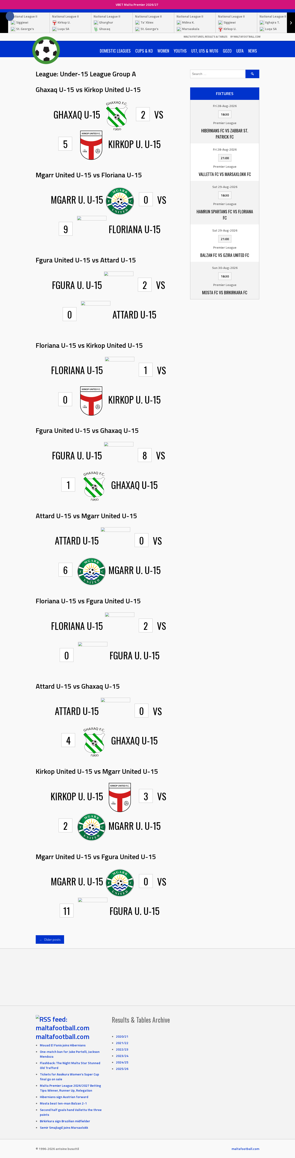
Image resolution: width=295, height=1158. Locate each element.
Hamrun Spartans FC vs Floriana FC (225, 214)
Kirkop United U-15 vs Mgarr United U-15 (97, 771)
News (252, 51)
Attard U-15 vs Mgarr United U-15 (86, 515)
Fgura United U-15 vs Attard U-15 (86, 260)
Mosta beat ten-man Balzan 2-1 (63, 1103)
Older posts (50, 939)
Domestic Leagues (115, 51)
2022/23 (122, 1049)
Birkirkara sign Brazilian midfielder (65, 1121)
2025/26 (122, 1068)
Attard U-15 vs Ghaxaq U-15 (78, 686)
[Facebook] (10, 16)
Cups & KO (144, 51)
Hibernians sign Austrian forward (64, 1096)
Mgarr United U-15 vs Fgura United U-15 (96, 856)
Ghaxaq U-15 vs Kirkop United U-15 (88, 89)
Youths (180, 51)
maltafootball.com (62, 1036)
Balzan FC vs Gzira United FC (224, 255)
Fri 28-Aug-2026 (225, 105)
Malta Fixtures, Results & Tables (205, 37)
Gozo (227, 51)
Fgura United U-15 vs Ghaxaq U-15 (87, 430)
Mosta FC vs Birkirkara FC (224, 292)
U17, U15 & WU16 (204, 51)
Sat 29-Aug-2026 (224, 186)
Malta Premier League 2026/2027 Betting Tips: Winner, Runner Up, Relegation (70, 1088)
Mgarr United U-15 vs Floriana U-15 (89, 175)
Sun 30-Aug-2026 (225, 267)
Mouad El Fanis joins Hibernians (63, 1045)
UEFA (240, 51)
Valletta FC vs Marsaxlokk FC (225, 174)
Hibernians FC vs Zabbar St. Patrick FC (224, 134)
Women (163, 51)
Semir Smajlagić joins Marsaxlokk (64, 1127)
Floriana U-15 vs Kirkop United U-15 (89, 345)
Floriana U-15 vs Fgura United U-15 (88, 600)
